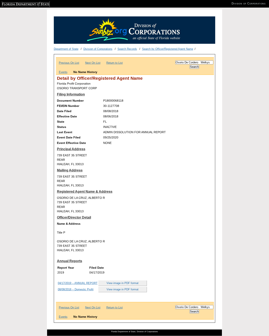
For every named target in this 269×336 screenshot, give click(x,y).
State (60, 121)
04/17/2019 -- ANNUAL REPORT (78, 283)
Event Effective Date (71, 143)
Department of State (66, 48)
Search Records (127, 48)
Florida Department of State (18, 3)
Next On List (92, 62)
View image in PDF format (122, 283)
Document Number (70, 100)
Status (61, 127)
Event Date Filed (68, 137)
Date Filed (64, 111)
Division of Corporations (97, 48)
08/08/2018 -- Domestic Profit (76, 289)
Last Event (64, 132)
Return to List (114, 62)
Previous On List (69, 62)
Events (63, 72)
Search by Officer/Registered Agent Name (167, 48)
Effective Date (67, 116)
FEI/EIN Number (68, 106)
